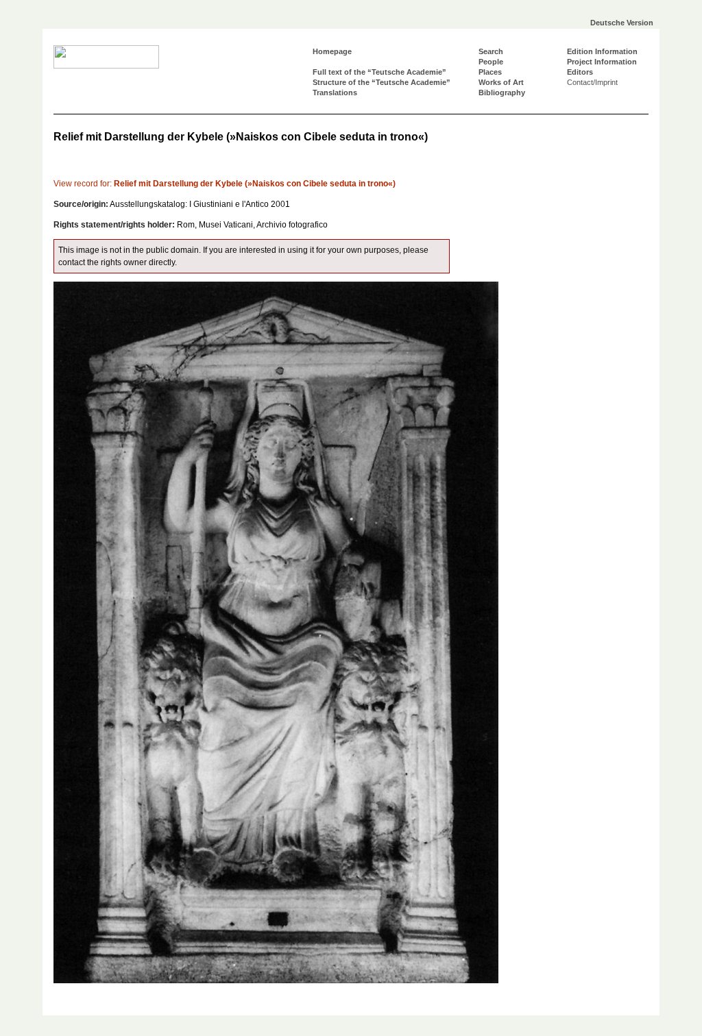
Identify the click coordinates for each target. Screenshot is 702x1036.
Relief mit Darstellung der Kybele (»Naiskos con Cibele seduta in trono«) (224, 183)
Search (491, 51)
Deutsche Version (621, 22)
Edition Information (602, 51)
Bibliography (502, 92)
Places (490, 72)
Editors (580, 72)
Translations (335, 92)
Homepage (332, 51)
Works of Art (501, 82)
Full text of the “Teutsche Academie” (379, 72)
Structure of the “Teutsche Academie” (381, 82)
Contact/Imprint (592, 82)
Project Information (602, 62)
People (491, 62)
